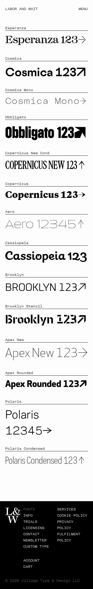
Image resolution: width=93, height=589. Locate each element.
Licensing (33, 528)
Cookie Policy (72, 516)
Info (28, 516)
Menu (83, 9)
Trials (30, 522)
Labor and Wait (21, 9)
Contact (31, 534)
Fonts (29, 509)
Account (31, 561)
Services (66, 509)
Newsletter (35, 540)
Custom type (36, 547)
